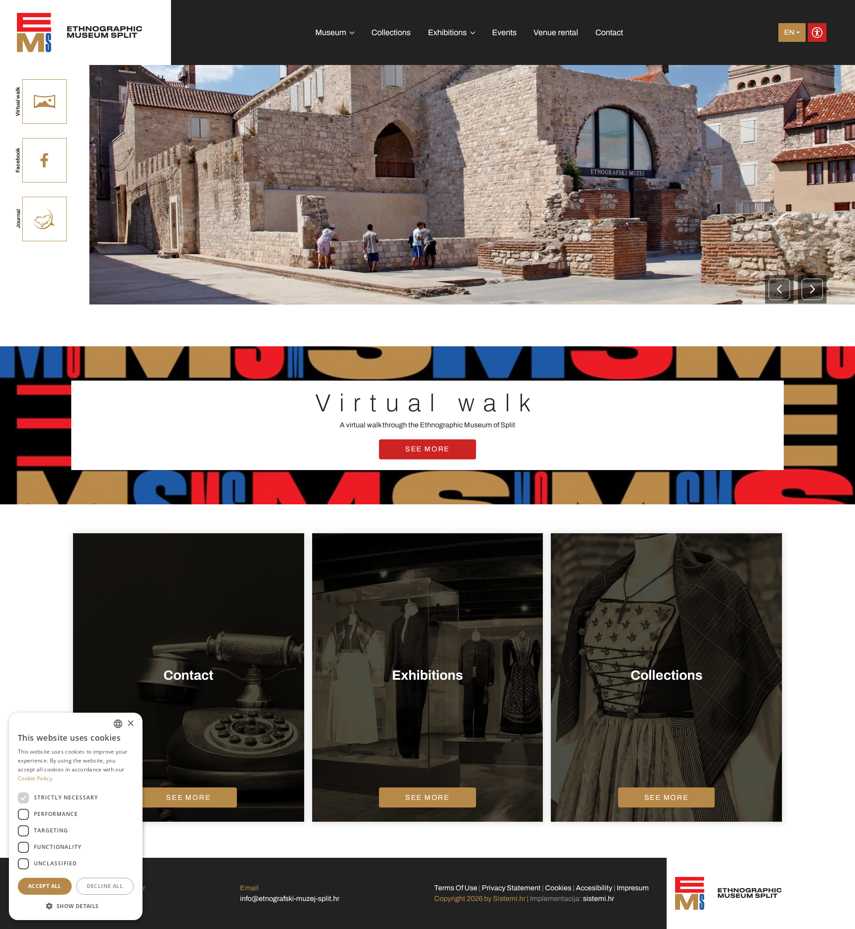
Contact (609, 32)
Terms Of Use (455, 888)
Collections (391, 32)
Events (504, 32)
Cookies (558, 888)
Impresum (633, 888)
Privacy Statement (511, 888)
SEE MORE (427, 449)
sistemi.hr (598, 898)
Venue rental (555, 32)
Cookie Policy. (35, 778)
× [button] (130, 723)
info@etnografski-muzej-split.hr (289, 898)
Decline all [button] (105, 886)
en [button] (789, 32)
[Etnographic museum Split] (79, 32)
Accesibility (594, 888)
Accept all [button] (44, 886)
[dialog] (75, 816)
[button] (779, 289)
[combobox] (118, 723)
